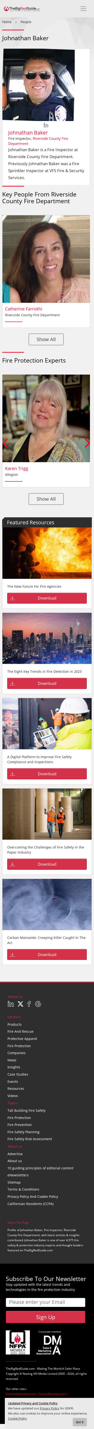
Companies (16, 1053)
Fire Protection (19, 1046)
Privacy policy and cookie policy (32, 1196)
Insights (13, 1067)
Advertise (15, 1154)
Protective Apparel (22, 1038)
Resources (15, 1088)
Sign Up (45, 1317)
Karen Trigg (16, 468)
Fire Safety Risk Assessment (29, 1139)
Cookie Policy (17, 1418)
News (11, 1060)
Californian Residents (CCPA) (30, 1203)
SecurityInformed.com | (22, 1394)
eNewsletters (18, 1175)
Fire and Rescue (20, 1031)
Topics (12, 1103)
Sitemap (14, 1182)
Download (47, 598)
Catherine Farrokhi (23, 309)
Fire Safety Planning (23, 1132)
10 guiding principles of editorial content (40, 1168)
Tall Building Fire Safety (26, 1110)
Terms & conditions (23, 1189)
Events (12, 1081)
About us (14, 1161)
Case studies (17, 1074)
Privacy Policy (49, 1408)
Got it (80, 1422)
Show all (46, 339)
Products (14, 1024)
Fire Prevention (19, 1124)
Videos (12, 1095)
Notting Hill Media (35, 1374)
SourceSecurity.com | (53, 1394)
